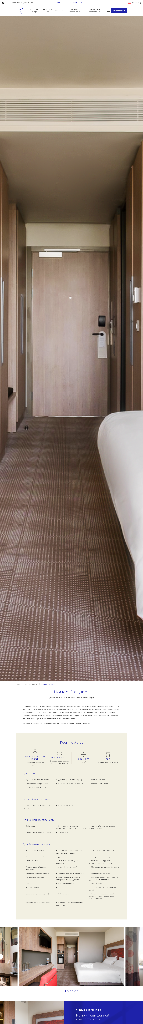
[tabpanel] (71, 348)
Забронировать (119, 10)
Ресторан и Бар (47, 10)
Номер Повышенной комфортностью (92, 1017)
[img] (20, 11)
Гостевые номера (34, 10)
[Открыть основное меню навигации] (108, 10)
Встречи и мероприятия (74, 10)
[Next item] (141, 957)
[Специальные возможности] (4, 3)
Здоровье (59, 10)
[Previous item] (1, 957)
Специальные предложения (94, 10)
